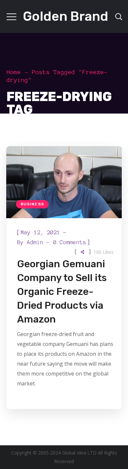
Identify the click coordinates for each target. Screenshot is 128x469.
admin (35, 242)
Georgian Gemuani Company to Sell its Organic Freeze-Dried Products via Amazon (62, 291)
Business (32, 204)
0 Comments (69, 242)
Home (14, 72)
